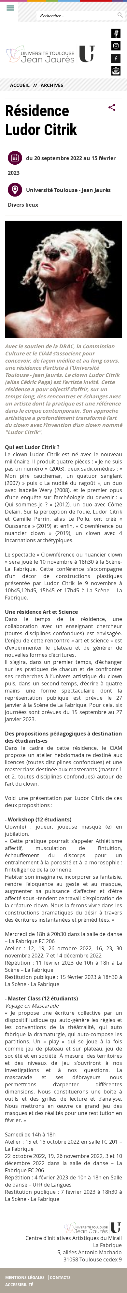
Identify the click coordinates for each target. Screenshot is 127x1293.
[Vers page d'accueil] (51, 53)
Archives (52, 85)
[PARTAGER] (112, 108)
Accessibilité (19, 1284)
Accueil (20, 85)
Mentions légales (25, 1277)
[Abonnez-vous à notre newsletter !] (111, 71)
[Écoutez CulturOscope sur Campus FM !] (111, 34)
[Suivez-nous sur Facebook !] (111, 59)
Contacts (60, 1277)
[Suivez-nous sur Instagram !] (111, 46)
